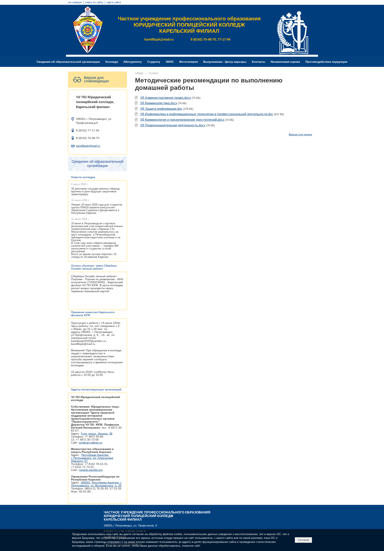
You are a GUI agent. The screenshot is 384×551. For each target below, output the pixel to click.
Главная (139, 73)
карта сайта (114, 2)
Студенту (153, 61)
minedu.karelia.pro (91, 470)
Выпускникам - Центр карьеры (224, 61)
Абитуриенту (132, 61)
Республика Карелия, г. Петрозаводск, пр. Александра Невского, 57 (92, 458)
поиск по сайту (94, 2)
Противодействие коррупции (326, 61)
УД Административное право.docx (165, 97)
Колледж (111, 61)
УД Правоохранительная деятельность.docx (172, 125)
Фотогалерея (188, 61)
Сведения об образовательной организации (68, 61)
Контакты (258, 61)
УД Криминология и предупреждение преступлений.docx (182, 119)
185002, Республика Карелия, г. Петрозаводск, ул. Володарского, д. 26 (96, 484)
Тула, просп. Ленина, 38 (96, 433)
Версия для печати (300, 134)
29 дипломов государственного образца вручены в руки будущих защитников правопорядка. (95, 191)
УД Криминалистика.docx (158, 103)
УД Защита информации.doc (161, 108)
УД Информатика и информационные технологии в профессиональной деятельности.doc (206, 114)
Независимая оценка (285, 61)
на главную (75, 2)
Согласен (303, 539)
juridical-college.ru (90, 442)
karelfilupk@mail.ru (88, 145)
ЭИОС (170, 61)
